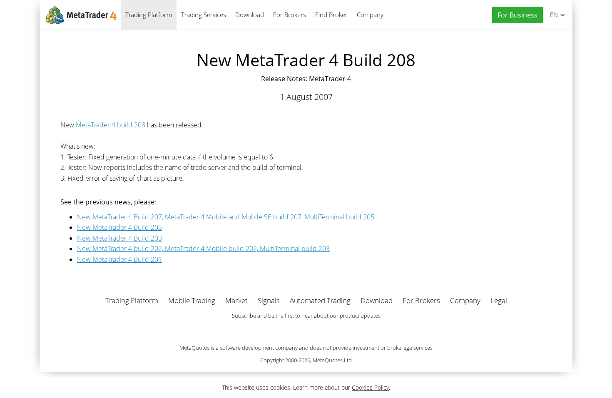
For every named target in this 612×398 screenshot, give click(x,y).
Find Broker (331, 14)
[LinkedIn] (306, 330)
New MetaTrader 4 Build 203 (119, 238)
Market (236, 300)
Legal (498, 300)
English (552, 14)
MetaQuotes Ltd (332, 360)
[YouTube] (319, 330)
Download (249, 14)
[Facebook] (293, 330)
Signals (269, 300)
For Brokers (289, 14)
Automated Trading (320, 300)
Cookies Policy (370, 387)
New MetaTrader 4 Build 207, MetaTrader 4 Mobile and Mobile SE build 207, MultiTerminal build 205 (225, 216)
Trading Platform (148, 14)
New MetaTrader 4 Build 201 (119, 259)
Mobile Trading (191, 300)
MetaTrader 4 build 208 (110, 124)
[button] (515, 15)
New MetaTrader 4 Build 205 (119, 227)
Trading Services (203, 14)
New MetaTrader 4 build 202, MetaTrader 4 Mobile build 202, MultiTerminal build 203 (203, 248)
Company (370, 14)
